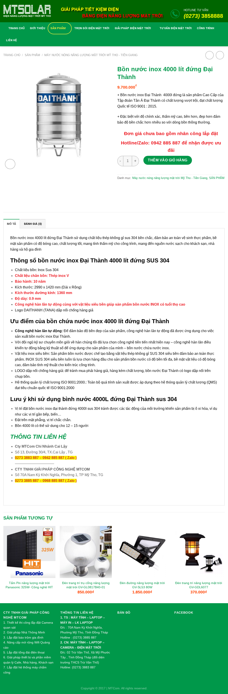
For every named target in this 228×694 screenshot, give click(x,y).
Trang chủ (11, 55)
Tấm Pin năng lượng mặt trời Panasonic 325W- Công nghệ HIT (29, 585)
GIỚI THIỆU (37, 28)
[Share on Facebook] (122, 188)
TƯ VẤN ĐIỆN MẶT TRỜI (175, 28)
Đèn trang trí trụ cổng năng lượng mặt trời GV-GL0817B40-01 (86, 585)
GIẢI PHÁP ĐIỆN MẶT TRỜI (133, 28)
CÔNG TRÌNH (205, 28)
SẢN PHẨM (58, 28)
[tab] (11, 223)
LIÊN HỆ (11, 40)
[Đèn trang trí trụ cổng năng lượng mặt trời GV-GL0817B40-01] (86, 552)
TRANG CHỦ (16, 28)
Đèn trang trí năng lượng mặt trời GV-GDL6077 (198, 585)
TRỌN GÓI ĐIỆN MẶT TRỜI (91, 28)
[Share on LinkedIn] (160, 188)
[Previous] (3, 564)
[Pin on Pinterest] (151, 188)
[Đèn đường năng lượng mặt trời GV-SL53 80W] (142, 552)
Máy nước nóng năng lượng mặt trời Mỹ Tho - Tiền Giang (91, 55)
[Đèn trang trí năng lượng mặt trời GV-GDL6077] (199, 552)
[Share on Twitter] (131, 188)
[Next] (224, 564)
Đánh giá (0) (33, 223)
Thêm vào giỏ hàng (167, 160)
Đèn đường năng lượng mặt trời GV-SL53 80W (142, 585)
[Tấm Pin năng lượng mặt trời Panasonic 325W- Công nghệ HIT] (29, 552)
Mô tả (11, 223)
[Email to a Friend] (141, 188)
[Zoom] (10, 164)
